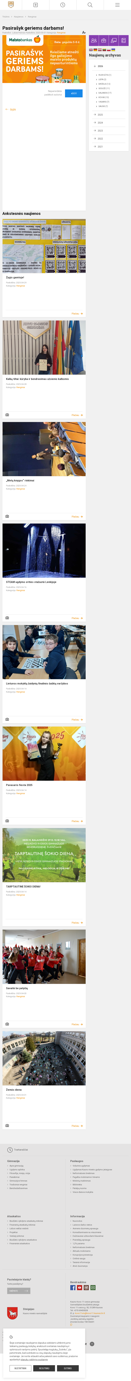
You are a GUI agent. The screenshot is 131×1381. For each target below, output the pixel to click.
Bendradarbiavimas (18, 1188)
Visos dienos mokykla (83, 1192)
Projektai (14, 1232)
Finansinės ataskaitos (20, 1243)
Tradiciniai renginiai (18, 1184)
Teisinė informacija (81, 1262)
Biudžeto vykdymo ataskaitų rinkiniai (26, 1221)
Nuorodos (77, 1221)
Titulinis (6, 16)
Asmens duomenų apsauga (85, 1228)
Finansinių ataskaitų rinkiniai (22, 1225)
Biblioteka (77, 1184)
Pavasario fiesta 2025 (19, 785)
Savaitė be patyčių (17, 988)
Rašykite (14, 1291)
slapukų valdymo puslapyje (34, 1359)
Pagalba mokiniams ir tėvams (86, 1177)
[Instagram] (86, 1287)
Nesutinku (44, 1368)
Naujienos (19, 16)
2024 (100, 122)
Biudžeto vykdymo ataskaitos (23, 1240)
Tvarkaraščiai (20, 1149)
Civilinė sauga (79, 1258)
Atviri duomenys (80, 1266)
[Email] (93, 1287)
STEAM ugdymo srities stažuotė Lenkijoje (31, 582)
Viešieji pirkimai (17, 1236)
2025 (100, 114)
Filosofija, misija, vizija (20, 1173)
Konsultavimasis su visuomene (87, 1232)
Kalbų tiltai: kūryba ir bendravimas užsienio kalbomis (37, 379)
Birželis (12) (104, 84)
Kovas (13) (104, 97)
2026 (100, 66)
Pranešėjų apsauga (81, 1240)
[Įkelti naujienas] (35, 5)
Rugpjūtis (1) (105, 75)
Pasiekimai (14, 1177)
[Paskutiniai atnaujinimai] (63, 5)
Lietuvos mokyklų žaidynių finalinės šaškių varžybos (37, 683)
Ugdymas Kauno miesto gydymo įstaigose (92, 1169)
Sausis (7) (103, 106)
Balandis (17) (105, 93)
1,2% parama (79, 1243)
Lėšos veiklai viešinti (19, 1228)
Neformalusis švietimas (83, 1173)
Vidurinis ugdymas (81, 1166)
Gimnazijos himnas (18, 1181)
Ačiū (74, 93)
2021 (100, 146)
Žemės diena (14, 1089)
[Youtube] (79, 1287)
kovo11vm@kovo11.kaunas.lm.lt (90, 1313)
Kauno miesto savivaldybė (35, 1313)
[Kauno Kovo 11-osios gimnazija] (11, 4)
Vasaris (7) (104, 102)
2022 (100, 138)
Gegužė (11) (104, 88)
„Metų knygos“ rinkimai (20, 480)
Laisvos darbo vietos (82, 1225)
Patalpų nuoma (79, 1188)
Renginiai (32, 16)
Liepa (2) (102, 79)
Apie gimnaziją (16, 1166)
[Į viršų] (92, 1344)
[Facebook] (72, 1287)
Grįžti (13, 109)
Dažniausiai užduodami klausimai (88, 1236)
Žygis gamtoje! (15, 277)
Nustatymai (20, 1368)
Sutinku (68, 1368)
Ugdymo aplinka (17, 1169)
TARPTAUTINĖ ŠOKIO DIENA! (23, 886)
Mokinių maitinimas (82, 1181)
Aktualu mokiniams (81, 1251)
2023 (100, 130)
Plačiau (75, 313)
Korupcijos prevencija (83, 1255)
